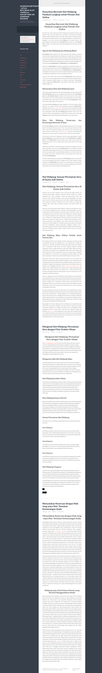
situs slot (51, 311)
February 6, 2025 (46, 511)
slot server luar (23, 79)
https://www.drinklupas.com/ (72, 266)
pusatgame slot (23, 57)
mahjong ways (64, 131)
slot (21, 55)
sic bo (21, 70)
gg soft (21, 74)
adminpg (55, 182)
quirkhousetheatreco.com (27, 39)
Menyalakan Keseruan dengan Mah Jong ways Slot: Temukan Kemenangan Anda (60, 506)
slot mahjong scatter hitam (60, 531)
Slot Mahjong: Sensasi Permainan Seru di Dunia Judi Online (61, 178)
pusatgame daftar (23, 62)
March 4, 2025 (45, 332)
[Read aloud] (43, 492)
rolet (21, 77)
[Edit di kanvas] (46, 492)
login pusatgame (23, 87)
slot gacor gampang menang (25, 84)
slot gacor (59, 641)
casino (21, 82)
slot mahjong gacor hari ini (51, 343)
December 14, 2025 (46, 182)
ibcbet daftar (22, 72)
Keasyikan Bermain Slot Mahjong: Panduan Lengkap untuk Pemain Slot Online (61, 14)
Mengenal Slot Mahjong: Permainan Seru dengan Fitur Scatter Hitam (60, 328)
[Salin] (43, 489)
